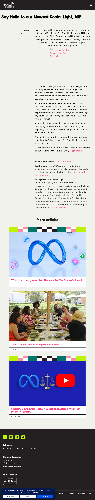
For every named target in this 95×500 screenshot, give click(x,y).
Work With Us (10, 474)
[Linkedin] (17, 437)
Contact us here (64, 161)
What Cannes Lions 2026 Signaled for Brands (35, 344)
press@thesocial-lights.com (12, 466)
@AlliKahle (77, 150)
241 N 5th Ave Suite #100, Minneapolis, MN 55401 (20, 449)
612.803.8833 (7, 461)
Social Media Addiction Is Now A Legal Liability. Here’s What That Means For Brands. (45, 410)
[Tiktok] (23, 437)
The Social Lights (58, 207)
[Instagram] (5, 437)
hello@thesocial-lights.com (11, 463)
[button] (70, 5)
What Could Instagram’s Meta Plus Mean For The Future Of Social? (46, 280)
